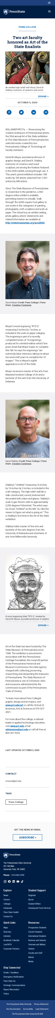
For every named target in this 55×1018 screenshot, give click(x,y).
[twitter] (21, 112)
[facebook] (9, 112)
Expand (42, 96)
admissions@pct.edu (16, 729)
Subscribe (26, 837)
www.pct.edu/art (14, 705)
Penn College (27, 27)
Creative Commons (22, 305)
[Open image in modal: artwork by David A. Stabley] (27, 67)
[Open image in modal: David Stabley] (27, 429)
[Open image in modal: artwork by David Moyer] (27, 584)
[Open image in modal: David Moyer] (27, 270)
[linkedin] (33, 112)
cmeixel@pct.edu (13, 781)
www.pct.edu (17, 726)
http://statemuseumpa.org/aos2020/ (25, 222)
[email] (46, 112)
